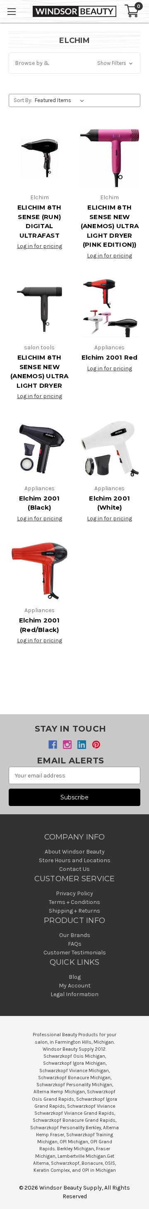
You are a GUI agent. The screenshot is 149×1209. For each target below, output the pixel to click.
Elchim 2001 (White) (109, 503)
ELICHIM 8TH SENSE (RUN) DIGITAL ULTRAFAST (39, 221)
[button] (74, 63)
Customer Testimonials (74, 952)
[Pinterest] (96, 744)
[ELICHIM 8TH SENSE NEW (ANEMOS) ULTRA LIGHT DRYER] (39, 308)
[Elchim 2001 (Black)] (39, 448)
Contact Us (74, 869)
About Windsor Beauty (75, 851)
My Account (75, 985)
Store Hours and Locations (75, 860)
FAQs (75, 943)
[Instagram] (67, 744)
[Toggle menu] (11, 11)
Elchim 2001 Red (110, 357)
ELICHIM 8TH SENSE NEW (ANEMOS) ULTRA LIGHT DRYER (39, 371)
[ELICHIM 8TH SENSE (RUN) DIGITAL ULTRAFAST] (39, 158)
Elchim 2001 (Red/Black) (39, 625)
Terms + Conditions (74, 902)
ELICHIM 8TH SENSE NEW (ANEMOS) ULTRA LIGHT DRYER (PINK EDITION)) (110, 225)
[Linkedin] (81, 744)
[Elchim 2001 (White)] (109, 448)
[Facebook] (52, 744)
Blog (75, 976)
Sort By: (23, 100)
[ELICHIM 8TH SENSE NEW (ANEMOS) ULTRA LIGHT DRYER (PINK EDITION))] (109, 158)
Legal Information (74, 994)
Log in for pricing (39, 246)
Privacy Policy (74, 893)
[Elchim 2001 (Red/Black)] (39, 571)
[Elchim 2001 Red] (109, 308)
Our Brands (74, 935)
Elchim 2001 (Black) (39, 503)
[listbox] (61, 100)
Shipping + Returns (74, 910)
